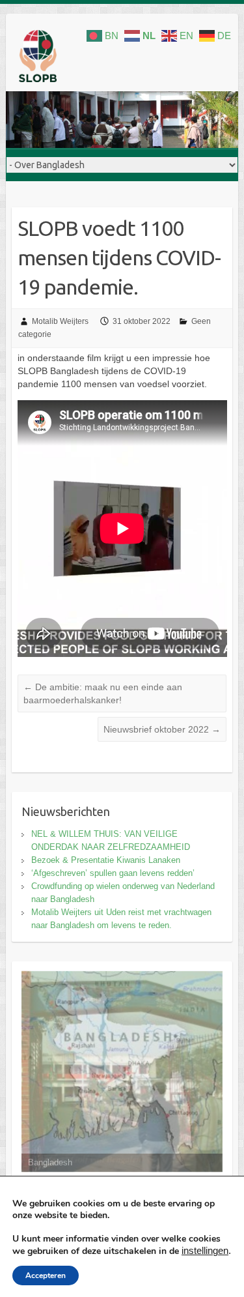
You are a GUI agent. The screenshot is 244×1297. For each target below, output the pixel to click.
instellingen (205, 1251)
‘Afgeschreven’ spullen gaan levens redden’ (113, 873)
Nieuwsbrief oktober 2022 (162, 729)
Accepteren (45, 1275)
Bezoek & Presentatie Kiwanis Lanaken (105, 860)
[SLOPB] (38, 58)
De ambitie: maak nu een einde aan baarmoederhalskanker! (102, 693)
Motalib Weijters (60, 321)
